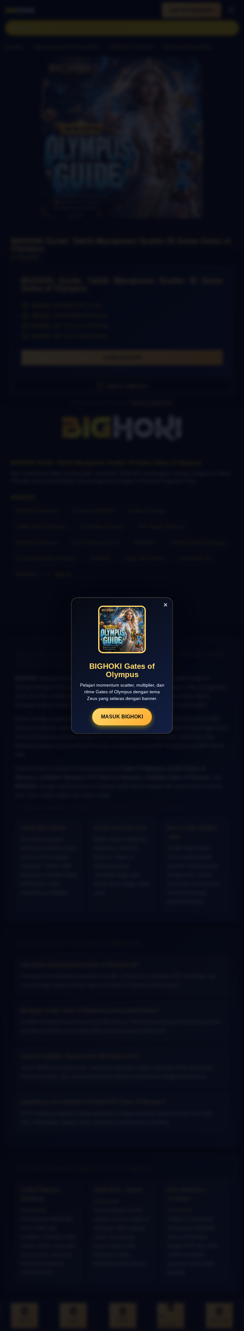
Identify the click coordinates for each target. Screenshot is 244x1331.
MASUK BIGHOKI (122, 716)
